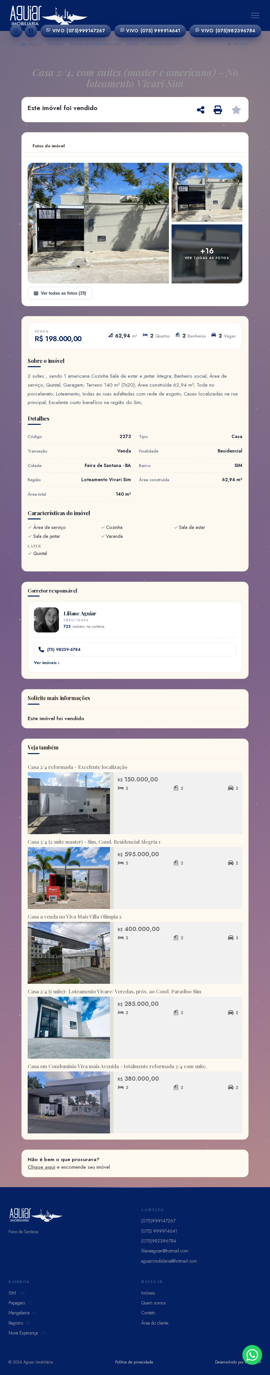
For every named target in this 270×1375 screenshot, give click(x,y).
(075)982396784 (228, 30)
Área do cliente (154, 1323)
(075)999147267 (78, 30)
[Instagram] (16, 31)
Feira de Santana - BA (95, 44)
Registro (19, 1323)
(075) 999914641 (153, 30)
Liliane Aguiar (80, 613)
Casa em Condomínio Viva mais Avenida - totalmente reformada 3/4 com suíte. (117, 1066)
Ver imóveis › (46, 663)
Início (33, 44)
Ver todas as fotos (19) (63, 293)
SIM (17, 1293)
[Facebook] (31, 31)
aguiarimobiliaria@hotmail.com (169, 1261)
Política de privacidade (134, 1362)
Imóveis (148, 1293)
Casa (132, 44)
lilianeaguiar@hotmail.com (164, 1250)
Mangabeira (23, 1312)
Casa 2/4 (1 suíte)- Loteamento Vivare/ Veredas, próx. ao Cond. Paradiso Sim (114, 991)
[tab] (48, 146)
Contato (148, 1312)
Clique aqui (41, 1167)
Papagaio (20, 1303)
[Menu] (255, 15)
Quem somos (153, 1303)
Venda (56, 44)
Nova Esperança (27, 1333)
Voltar (240, 44)
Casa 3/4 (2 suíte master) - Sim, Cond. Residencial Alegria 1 (94, 841)
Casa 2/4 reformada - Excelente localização (77, 767)
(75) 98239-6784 (64, 649)
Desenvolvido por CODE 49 (238, 1362)
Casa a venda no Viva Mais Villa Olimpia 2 (75, 916)
